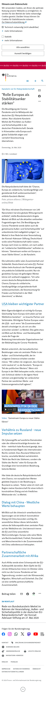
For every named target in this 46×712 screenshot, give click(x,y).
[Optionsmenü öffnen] (39, 101)
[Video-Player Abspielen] (23, 401)
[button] (11, 409)
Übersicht (37, 669)
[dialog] (23, 31)
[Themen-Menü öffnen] (35, 81)
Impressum (6, 669)
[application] (23, 402)
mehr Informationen (13, 31)
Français (14, 662)
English (5, 662)
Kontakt (5, 642)
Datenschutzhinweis (21, 669)
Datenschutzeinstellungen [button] (13, 672)
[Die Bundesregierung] (9, 77)
